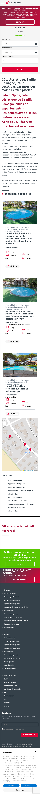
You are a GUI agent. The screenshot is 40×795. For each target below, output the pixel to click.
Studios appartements (11, 597)
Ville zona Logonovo (11, 614)
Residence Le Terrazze (12, 624)
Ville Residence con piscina (13, 617)
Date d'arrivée (6, 39)
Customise (20, 790)
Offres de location (10, 593)
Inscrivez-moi (29, 735)
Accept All (28, 786)
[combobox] (20, 60)
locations (20, 28)
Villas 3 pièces (9, 610)
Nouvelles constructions (12, 658)
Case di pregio (9, 665)
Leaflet (25, 470)
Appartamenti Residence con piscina (16, 607)
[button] (25, 444)
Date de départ (7, 48)
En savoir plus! (20, 579)
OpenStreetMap (30, 470)
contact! (20, 22)
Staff (6, 679)
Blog (5, 699)
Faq (5, 692)
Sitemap (7, 703)
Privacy (6, 706)
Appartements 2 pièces (12, 600)
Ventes (20, 32)
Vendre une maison (10, 686)
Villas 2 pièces (9, 662)
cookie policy (29, 763)
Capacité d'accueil (8, 56)
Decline (11, 786)
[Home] (13, 3)
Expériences (20, 36)
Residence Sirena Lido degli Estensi (16, 621)
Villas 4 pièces (9, 627)
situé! (20, 69)
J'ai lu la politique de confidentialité (13, 729)
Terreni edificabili (10, 668)
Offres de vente (9, 638)
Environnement (9, 696)
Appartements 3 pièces (12, 604)
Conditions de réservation (12, 689)
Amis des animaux (10, 682)
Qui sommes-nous (10, 675)
